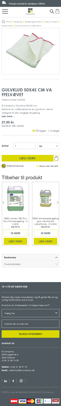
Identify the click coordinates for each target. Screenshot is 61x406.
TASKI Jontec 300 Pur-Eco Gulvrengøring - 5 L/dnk (15, 221)
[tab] (30, 257)
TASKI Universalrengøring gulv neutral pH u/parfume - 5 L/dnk (45, 221)
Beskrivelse (10, 257)
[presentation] (3, 202)
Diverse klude (7, 25)
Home (8, 22)
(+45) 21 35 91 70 (18, 367)
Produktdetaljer (12, 264)
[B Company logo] (30, 11)
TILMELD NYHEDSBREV (30, 334)
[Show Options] (56, 313)
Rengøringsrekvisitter (33, 22)
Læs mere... (8, 116)
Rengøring (18, 22)
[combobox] (29, 313)
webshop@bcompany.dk (21, 370)
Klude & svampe (51, 22)
